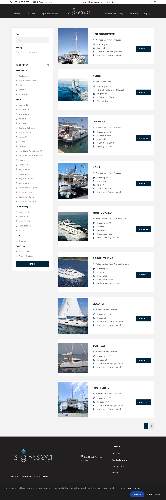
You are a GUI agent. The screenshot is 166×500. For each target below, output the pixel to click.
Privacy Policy (118, 466)
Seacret (99, 304)
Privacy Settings (154, 494)
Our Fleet (30, 13)
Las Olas (99, 121)
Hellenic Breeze (104, 34)
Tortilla (99, 346)
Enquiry (146, 13)
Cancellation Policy (113, 13)
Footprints (101, 388)
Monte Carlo (102, 213)
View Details (143, 49)
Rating (19, 48)
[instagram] (155, 2)
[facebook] (150, 2)
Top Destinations (49, 13)
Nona (97, 167)
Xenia (97, 76)
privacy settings (133, 488)
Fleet (18, 34)
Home (17, 13)
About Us (133, 13)
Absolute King (103, 258)
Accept (137, 494)
